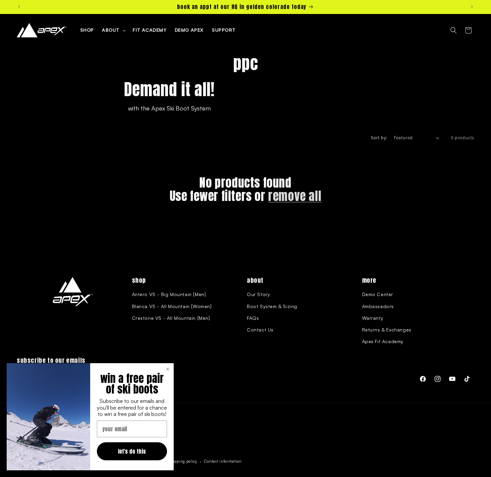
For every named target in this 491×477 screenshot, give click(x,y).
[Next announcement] (472, 6)
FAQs (253, 318)
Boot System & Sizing (272, 306)
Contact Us (260, 329)
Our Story (258, 294)
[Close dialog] (167, 369)
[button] (113, 30)
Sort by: (379, 138)
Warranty (372, 318)
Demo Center (377, 294)
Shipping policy (183, 461)
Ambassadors (378, 306)
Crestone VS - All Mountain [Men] (171, 318)
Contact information (223, 461)
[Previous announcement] (19, 6)
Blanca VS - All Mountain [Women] (172, 306)
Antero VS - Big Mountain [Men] (169, 294)
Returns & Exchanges (387, 329)
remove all (294, 196)
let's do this (132, 451)
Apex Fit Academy (383, 341)
